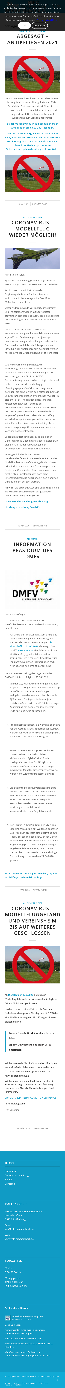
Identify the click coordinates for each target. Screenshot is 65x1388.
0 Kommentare (40, 525)
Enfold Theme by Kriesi (49, 1376)
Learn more (39, 25)
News (39, 217)
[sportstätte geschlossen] (32, 74)
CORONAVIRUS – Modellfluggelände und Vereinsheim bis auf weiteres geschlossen (34, 920)
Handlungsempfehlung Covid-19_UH (24, 507)
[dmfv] (32, 589)
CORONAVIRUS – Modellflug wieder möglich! (32, 228)
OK (24, 25)
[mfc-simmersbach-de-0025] (32, 258)
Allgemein (29, 217)
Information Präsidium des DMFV (32, 550)
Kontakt (9, 1179)
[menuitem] (8, 1383)
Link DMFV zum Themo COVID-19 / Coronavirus (30, 1097)
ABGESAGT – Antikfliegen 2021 (32, 39)
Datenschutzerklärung (17, 1175)
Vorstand (10, 1183)
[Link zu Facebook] (57, 1380)
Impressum (11, 1170)
